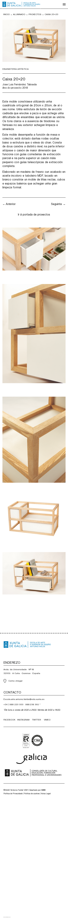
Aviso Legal (46, 793)
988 (43, 790)
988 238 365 (32, 704)
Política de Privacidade (12, 793)
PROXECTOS (35, 14)
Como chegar (15, 681)
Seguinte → (58, 204)
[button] (64, 4)
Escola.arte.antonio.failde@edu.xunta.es (23, 699)
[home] (21, 4)
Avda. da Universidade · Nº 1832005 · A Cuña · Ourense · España (21, 671)
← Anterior (9, 204)
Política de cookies (32, 793)
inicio (6, 14)
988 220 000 (16, 704)
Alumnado (19, 14)
